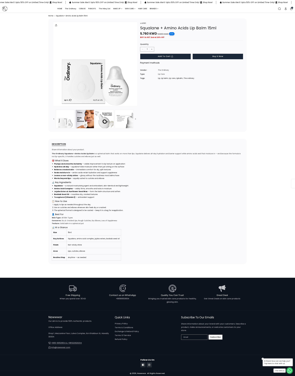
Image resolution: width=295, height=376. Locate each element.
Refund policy (121, 339)
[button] (117, 8)
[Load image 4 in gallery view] (124, 119)
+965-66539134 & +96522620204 (66, 343)
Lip (159, 78)
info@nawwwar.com (60, 347)
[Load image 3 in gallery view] (104, 119)
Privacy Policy (121, 323)
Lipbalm (179, 78)
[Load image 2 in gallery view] (85, 119)
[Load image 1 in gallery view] (65, 119)
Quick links (122, 317)
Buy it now (217, 56)
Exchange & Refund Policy (127, 331)
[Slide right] (135, 119)
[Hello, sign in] (286, 9)
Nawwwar (141, 373)
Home (50, 16)
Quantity (144, 44)
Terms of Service (123, 335)
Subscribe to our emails (197, 317)
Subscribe (215, 337)
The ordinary (189, 78)
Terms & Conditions (124, 327)
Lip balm (164, 78)
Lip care (172, 78)
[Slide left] (54, 119)
